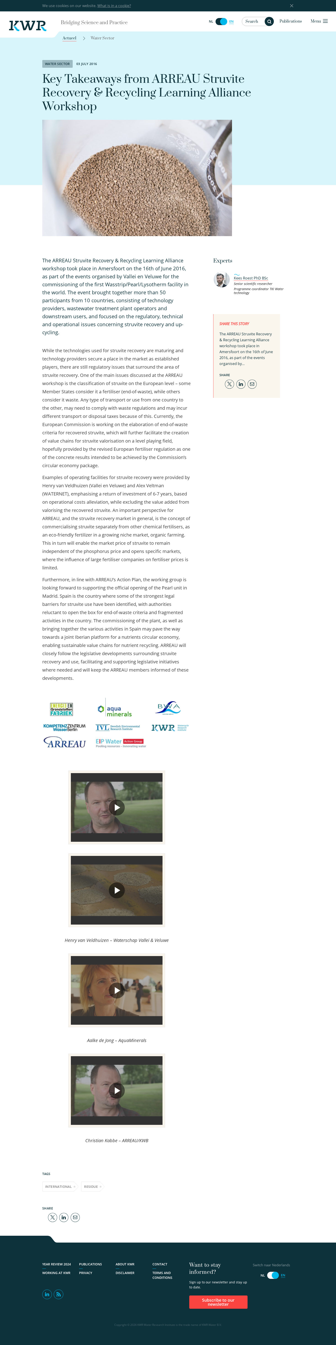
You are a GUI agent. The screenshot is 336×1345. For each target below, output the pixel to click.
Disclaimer (125, 1273)
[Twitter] (52, 1217)
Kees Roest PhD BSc (251, 278)
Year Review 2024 (56, 1264)
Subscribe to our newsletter (218, 1302)
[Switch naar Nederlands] (221, 21)
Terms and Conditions (162, 1275)
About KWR (125, 1264)
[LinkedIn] (63, 1217)
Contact (159, 1264)
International (58, 1186)
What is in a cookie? (114, 5)
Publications (291, 21)
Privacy (85, 1273)
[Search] (269, 21)
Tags (46, 1174)
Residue (91, 1186)
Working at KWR (56, 1273)
